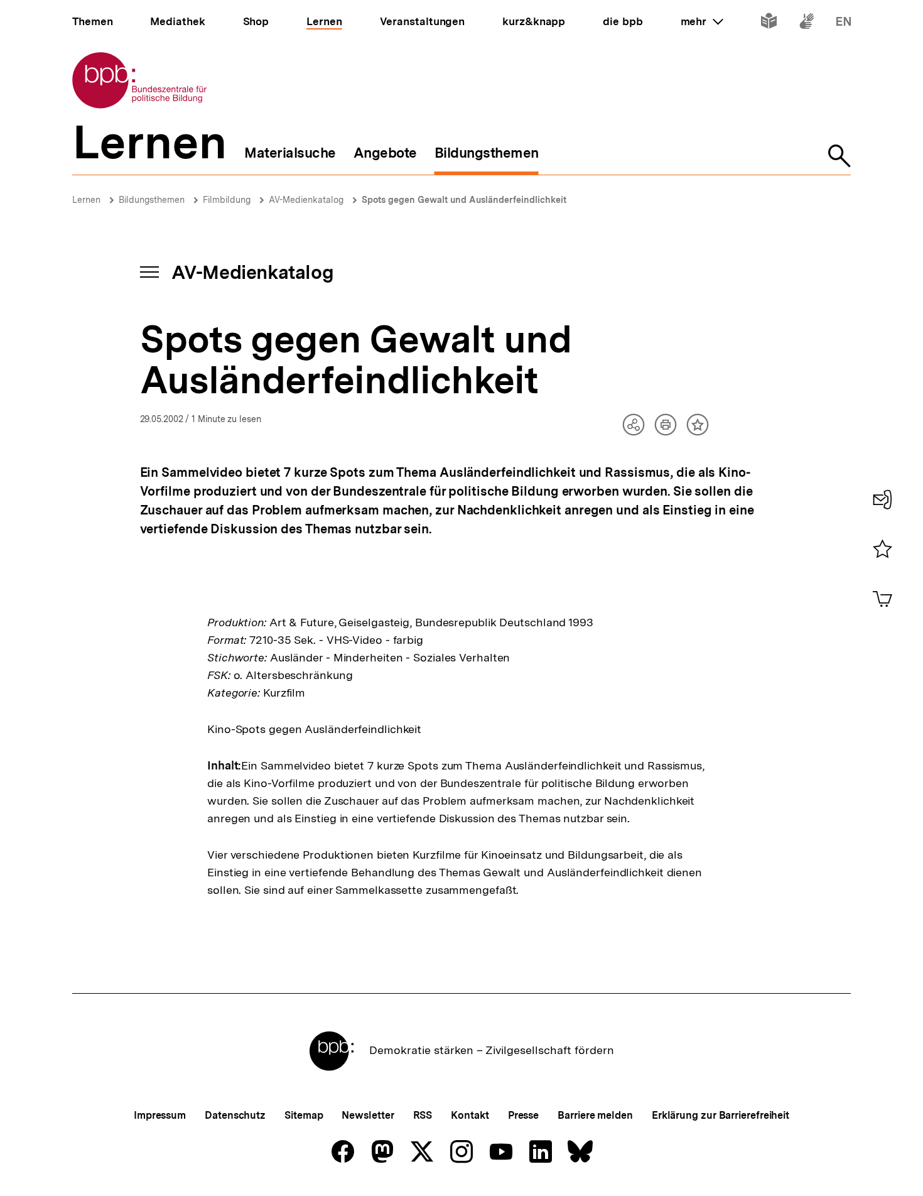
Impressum (160, 1115)
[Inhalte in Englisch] (843, 23)
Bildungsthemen (152, 200)
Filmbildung (227, 200)
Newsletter (368, 1115)
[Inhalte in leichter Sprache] (769, 23)
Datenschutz (235, 1115)
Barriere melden (595, 1115)
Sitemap (303, 1115)
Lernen (86, 200)
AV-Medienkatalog (306, 200)
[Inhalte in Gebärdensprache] (806, 23)
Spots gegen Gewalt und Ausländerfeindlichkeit (464, 200)
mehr (702, 21)
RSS (423, 1115)
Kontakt (469, 1115)
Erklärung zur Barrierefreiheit (720, 1115)
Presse (523, 1115)
